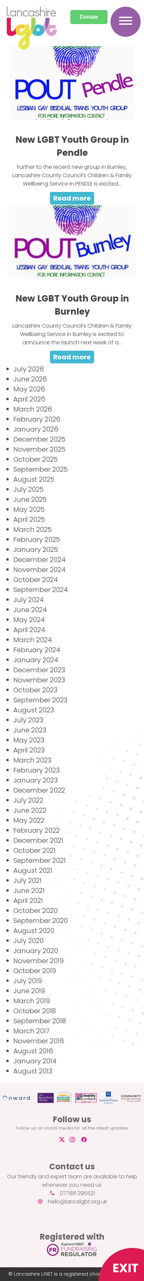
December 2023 (39, 670)
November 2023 (39, 680)
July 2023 (28, 720)
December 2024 (39, 559)
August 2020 (33, 930)
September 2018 (39, 1021)
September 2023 (40, 700)
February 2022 (36, 830)
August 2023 (33, 710)
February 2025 (36, 539)
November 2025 (39, 449)
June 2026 (30, 379)
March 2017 (31, 1031)
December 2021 (38, 840)
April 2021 (28, 900)
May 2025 (29, 509)
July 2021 (27, 880)
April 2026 (29, 399)
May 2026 (29, 389)
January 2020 (35, 950)
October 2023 (35, 690)
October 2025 (35, 459)
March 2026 (32, 409)
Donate (89, 17)
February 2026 (36, 419)
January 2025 (35, 549)
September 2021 (39, 860)
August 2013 (32, 1071)
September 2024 (40, 589)
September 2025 (40, 469)
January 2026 (35, 429)
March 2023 (32, 760)
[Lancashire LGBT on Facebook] (86, 1140)
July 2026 (28, 369)
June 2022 (29, 810)
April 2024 (29, 629)
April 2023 (29, 750)
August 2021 (32, 870)
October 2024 (35, 579)
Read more (72, 198)
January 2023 (35, 780)
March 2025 (32, 529)
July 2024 (28, 599)
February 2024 (36, 650)
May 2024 (29, 619)
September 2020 (40, 920)
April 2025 (29, 519)
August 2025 (33, 479)
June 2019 (29, 991)
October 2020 (35, 910)
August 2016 (33, 1051)
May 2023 (28, 740)
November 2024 (39, 569)
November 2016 (38, 1041)
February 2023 (36, 770)
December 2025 (39, 439)
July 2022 (28, 800)
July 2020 (28, 940)
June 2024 (30, 609)
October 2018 (34, 1011)
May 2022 (28, 820)
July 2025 (28, 489)
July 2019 (27, 980)
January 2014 (35, 1061)
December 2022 (39, 790)
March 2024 (32, 640)
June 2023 (29, 730)
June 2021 (29, 890)
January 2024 (35, 660)
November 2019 (38, 960)
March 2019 (31, 1001)
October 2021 (34, 850)
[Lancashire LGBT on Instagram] (75, 1140)
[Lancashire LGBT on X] (61, 1140)
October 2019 (34, 970)
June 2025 (30, 499)
